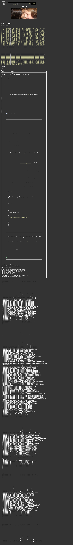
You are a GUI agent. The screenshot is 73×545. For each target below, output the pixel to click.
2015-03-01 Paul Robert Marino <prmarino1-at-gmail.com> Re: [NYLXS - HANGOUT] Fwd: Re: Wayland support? (21, 282)
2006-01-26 (18, 56)
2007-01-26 (3, 55)
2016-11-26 (3, 41)
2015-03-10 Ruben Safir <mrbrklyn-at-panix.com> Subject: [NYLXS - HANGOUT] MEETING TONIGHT (19, 342)
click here (28, 241)
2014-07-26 (8, 44)
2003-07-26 (32, 59)
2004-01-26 (3, 59)
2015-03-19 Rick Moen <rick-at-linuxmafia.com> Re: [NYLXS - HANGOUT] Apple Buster (17, 431)
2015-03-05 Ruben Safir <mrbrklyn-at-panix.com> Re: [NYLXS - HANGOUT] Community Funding (18, 301)
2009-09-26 (22, 50)
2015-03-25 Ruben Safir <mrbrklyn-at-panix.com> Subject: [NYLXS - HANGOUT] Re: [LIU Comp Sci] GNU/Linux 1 (21, 505)
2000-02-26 (13, 64)
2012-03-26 (13, 47)
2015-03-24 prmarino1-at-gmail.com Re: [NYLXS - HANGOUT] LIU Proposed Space (16, 496)
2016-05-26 (32, 41)
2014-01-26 (37, 44)
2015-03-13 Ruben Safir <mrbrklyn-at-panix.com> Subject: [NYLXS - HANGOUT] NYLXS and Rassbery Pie (20, 366)
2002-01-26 (32, 61)
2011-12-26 (27, 47)
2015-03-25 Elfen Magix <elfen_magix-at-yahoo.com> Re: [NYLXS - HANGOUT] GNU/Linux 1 (18, 508)
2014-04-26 (23, 44)
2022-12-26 (42, 32)
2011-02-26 (30, 48)
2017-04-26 (23, 40)
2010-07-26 (18, 49)
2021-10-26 (22, 34)
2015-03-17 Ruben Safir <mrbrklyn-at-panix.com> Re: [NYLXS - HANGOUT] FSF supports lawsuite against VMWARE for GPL (23, 395)
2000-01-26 (18, 64)
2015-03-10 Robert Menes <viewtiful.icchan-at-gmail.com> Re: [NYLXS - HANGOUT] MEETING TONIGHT (20, 346)
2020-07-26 (8, 36)
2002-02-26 (27, 61)
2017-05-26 (18, 40)
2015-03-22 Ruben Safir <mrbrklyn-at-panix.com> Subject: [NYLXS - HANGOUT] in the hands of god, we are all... (21, 443)
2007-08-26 (13, 54)
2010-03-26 (37, 49)
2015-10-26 (22, 42)
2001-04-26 (32, 62)
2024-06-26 (42, 30)
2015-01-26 (23, 43)
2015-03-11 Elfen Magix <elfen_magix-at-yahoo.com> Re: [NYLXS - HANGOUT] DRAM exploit (18, 358)
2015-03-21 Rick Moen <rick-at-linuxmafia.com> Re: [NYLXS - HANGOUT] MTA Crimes (17, 442)
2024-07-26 (37, 30)
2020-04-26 (23, 36)
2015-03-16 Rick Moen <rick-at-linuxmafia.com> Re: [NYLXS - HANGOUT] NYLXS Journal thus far (19, 379)
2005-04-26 (18, 57)
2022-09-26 (13, 33)
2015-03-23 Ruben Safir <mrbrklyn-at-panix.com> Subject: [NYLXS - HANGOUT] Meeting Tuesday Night (20, 474)
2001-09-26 (8, 62)
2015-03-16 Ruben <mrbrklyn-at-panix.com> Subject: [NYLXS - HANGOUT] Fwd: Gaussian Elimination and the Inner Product (23, 381)
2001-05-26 (27, 62)
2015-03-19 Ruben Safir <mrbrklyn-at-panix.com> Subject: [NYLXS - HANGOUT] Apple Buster (18, 429)
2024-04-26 (8, 31)
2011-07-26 (6, 48)
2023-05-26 (18, 32)
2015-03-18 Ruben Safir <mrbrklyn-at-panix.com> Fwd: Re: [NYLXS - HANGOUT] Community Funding (19, 415)
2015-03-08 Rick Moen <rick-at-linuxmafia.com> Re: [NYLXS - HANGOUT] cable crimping (17, 319)
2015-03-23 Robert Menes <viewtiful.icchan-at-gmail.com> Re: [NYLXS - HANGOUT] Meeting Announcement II (21, 476)
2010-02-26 (42, 49)
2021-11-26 (18, 34)
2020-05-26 (18, 36)
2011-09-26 (42, 47)
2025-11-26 (3, 29)
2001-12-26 (37, 61)
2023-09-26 (42, 31)
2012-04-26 (8, 47)
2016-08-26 (18, 41)
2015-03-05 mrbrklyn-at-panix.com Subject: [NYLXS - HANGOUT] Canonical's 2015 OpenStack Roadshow (20, 306)
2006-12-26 (8, 55)
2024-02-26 (18, 31)
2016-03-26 (42, 41)
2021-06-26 (42, 34)
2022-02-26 (3, 34)
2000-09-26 (22, 63)
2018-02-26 (18, 39)
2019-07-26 (22, 37)
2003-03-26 (8, 60)
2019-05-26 (32, 37)
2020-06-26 (13, 36)
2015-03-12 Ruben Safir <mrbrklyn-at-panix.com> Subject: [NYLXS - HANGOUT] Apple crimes (18, 365)
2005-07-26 (3, 57)
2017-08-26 (3, 40)
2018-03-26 (13, 39)
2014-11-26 (32, 43)
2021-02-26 (18, 35)
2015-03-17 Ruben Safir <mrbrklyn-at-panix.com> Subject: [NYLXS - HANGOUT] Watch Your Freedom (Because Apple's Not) (23, 397)
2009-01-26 (18, 51)
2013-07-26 (22, 45)
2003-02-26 (13, 60)
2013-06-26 (27, 45)
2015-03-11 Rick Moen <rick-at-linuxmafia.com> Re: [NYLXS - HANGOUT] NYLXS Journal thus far (19, 354)
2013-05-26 (32, 45)
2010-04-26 (33, 49)
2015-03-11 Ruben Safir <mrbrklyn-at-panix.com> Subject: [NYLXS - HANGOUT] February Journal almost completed (22, 356)
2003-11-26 (13, 59)
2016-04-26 (37, 41)
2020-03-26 (27, 36)
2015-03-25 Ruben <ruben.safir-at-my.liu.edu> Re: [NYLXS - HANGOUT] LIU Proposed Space (18, 509)
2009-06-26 (37, 50)
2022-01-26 (8, 34)
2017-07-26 (8, 40)
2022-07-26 (22, 33)
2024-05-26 (3, 31)
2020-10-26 (37, 35)
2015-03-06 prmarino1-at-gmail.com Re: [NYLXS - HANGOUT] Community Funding (16, 309)
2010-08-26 (13, 49)
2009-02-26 (13, 51)
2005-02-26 (27, 57)
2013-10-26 (8, 45)
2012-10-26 (22, 46)
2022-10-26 (8, 33)
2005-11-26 (27, 56)
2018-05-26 (3, 39)
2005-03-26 (23, 57)
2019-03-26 (42, 37)
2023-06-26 (13, 32)
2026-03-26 (27, 28)
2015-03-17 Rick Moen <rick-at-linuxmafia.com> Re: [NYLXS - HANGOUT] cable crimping (17, 388)
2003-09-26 (22, 59)
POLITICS (19, 3)
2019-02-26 (3, 38)
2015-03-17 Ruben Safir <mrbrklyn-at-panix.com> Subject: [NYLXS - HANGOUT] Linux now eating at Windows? (21, 391)
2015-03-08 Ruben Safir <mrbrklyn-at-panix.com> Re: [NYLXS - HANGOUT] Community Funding (18, 317)
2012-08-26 (32, 46)
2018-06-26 (42, 38)
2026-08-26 (3, 28)
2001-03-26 (37, 62)
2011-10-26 (37, 47)
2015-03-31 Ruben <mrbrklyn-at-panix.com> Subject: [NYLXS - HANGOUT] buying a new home (18, 536)
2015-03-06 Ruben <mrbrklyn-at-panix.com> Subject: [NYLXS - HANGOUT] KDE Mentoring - (18, 315)
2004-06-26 (23, 58)
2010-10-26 (4, 49)
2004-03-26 (37, 58)
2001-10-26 (3, 62)
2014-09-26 (42, 43)
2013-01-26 (8, 46)
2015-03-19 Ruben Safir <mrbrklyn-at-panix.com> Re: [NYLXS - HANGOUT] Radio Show (17, 436)
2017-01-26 (37, 40)
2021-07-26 (37, 34)
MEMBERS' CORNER (29, 3)
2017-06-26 (13, 40)
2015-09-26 (27, 42)
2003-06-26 (37, 59)
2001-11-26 (42, 61)
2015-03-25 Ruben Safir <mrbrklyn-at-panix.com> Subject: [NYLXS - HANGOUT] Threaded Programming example (21, 504)
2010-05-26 (28, 49)
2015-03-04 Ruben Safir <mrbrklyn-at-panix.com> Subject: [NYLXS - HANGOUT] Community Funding (19, 294)
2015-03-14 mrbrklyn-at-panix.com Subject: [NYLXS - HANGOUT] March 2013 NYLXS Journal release (19, 368)
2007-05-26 (27, 54)
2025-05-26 (32, 29)
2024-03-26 (13, 31)
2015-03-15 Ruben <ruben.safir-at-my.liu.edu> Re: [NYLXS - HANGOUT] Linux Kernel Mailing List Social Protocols (21, 372)
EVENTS (10, 3)
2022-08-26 (18, 33)
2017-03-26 (27, 40)
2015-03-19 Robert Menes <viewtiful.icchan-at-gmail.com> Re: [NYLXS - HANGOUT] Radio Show (19, 434)
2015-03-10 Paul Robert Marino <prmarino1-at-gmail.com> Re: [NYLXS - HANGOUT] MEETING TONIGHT (20, 347)
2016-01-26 (8, 42)
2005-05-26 (13, 57)
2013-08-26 (18, 45)
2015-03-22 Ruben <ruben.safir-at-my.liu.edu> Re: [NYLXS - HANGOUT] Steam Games (17, 457)
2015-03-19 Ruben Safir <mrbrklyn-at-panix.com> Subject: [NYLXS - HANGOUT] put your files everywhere (20, 432)
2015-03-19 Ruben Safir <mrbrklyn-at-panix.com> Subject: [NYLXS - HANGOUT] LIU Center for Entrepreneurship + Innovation (23, 433)
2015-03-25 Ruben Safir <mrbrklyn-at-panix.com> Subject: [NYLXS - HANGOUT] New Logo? (18, 514)
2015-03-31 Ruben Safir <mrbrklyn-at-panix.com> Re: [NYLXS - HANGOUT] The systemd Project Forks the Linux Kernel (22, 539)
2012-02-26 (18, 47)
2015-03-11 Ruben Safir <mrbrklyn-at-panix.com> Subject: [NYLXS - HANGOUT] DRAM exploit (18, 357)
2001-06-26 (23, 62)
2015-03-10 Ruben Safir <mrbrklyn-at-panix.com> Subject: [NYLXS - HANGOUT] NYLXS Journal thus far (20, 349)
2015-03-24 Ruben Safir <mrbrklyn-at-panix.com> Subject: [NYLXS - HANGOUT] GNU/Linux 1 (18, 502)
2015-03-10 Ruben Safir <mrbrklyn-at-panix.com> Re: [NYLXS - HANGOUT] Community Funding (18, 344)
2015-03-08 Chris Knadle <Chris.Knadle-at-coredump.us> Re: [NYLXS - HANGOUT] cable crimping (19, 321)
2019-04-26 (37, 37)
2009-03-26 (8, 51)
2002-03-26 (23, 61)
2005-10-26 (32, 56)
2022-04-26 (37, 33)
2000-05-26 (42, 63)
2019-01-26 (8, 38)
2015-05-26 (3, 43)
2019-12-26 (42, 36)
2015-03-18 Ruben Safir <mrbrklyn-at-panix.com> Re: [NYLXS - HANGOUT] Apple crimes (17, 418)
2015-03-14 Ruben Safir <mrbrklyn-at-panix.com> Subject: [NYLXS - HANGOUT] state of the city (18, 369)
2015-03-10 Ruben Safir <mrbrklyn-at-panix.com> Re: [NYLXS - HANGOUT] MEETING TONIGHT (18, 348)
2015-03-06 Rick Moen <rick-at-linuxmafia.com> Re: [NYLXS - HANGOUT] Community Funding (18, 316)
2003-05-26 (42, 59)
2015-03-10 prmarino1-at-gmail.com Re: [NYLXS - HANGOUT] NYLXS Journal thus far (17, 350)
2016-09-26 (13, 41)
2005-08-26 (42, 56)
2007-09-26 (8, 54)
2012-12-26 (13, 46)
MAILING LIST (34, 3)
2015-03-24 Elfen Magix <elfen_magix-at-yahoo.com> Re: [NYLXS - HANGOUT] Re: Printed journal (19, 486)
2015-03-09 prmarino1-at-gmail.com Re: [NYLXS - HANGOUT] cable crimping (15, 333)
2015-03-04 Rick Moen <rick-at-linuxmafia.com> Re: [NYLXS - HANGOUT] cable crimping (17, 299)
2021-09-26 (27, 34)
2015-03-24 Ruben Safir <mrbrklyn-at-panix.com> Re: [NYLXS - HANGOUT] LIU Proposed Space (19, 489)
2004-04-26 (32, 58)
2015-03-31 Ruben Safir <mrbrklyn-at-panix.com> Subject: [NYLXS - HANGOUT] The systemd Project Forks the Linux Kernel (23, 537)
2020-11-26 (32, 35)
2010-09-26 (8, 49)
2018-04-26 (8, 39)
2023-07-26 (8, 32)
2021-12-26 (13, 34)
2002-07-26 (3, 61)
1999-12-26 (23, 64)
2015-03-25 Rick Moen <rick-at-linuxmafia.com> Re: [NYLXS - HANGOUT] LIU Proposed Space (18, 506)
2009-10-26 (18, 50)
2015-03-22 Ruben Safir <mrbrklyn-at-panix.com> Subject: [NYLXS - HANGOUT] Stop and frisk (18, 463)
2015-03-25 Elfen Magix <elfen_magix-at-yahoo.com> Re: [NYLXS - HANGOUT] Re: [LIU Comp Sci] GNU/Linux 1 (21, 510)
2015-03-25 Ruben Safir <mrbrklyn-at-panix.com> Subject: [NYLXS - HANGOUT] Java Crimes (18, 516)
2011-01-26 (35, 48)
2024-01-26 (23, 31)
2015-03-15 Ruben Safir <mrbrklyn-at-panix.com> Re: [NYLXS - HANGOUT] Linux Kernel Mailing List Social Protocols (22, 374)
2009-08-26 (27, 50)
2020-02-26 (32, 36)
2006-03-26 (8, 56)
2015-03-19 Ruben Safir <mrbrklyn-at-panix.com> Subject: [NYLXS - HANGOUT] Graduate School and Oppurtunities (22, 437)
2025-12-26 (42, 28)
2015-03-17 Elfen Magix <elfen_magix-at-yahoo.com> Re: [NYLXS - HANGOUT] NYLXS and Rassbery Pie (20, 403)
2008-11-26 (27, 51)
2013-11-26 (3, 45)
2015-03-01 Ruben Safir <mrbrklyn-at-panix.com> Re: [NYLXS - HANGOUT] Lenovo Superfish (18, 283)
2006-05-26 (42, 55)
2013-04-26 (37, 45)
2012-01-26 (23, 47)
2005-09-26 (37, 56)
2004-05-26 (27, 58)
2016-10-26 (8, 41)
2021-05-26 (3, 35)
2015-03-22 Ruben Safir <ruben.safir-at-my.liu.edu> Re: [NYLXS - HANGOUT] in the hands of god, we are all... (20, 448)
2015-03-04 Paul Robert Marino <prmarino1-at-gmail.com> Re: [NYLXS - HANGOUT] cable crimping (19, 296)
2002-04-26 (18, 61)
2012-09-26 (27, 46)
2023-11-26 (32, 31)
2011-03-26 (25, 48)
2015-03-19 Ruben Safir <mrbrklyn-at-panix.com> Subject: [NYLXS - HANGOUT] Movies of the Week (19, 430)
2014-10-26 (37, 43)
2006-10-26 (18, 55)
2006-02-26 (13, 56)
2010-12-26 (39, 48)
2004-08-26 (13, 58)
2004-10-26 (3, 58)
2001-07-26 (18, 62)
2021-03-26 (13, 35)
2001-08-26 (13, 62)
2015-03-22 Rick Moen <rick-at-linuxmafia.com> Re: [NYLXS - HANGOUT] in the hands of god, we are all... (20, 445)
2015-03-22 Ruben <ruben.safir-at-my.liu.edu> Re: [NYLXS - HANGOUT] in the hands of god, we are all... (20, 467)
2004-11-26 (42, 57)
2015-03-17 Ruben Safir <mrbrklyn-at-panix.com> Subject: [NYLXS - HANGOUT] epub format (18, 402)
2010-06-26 (23, 49)
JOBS (24, 3)
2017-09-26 (42, 39)
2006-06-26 (37, 55)
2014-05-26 (18, 44)
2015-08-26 (32, 42)
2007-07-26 (18, 54)
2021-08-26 (32, 34)
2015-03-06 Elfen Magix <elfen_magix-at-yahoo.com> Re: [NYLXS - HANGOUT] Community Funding (19, 311)
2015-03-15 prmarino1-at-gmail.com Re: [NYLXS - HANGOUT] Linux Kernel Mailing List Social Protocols (20, 373)
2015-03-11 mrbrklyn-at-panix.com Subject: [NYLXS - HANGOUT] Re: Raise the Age (16, 359)
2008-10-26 (32, 51)
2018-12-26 (13, 38)
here (28, 94)
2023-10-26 (37, 31)
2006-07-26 (32, 55)
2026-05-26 (18, 28)
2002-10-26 (32, 60)
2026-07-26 (8, 28)
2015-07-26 (37, 42)
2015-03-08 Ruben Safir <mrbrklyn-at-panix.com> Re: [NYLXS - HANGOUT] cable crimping (18, 318)
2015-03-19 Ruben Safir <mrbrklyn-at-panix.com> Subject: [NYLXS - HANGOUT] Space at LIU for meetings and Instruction (23, 428)
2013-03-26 (42, 45)
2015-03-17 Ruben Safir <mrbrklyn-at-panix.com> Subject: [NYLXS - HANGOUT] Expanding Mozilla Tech (20, 390)
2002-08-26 (42, 60)
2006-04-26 (3, 56)
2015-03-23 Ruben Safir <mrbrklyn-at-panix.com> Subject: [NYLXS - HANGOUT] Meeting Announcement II (20, 475)
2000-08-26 (27, 63)
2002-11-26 (27, 60)
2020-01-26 (37, 36)
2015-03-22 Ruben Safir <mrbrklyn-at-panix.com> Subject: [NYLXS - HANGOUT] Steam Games (18, 444)
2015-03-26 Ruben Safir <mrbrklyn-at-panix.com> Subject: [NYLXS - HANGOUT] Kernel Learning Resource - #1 (21, 526)
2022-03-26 (42, 33)
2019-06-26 (27, 37)
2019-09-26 (13, 37)
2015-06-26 (42, 42)
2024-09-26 (27, 30)
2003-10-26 (18, 59)
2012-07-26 (37, 46)
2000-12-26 (8, 63)
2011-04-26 (20, 48)
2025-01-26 (8, 30)
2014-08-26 (3, 44)
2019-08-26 (18, 37)
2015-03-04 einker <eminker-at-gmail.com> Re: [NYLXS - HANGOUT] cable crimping (17, 300)
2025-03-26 (42, 29)
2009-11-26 (13, 50)
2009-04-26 (3, 51)
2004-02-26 (42, 58)
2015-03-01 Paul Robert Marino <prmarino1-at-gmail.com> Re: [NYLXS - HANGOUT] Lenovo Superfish (19, 281)
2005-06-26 (8, 57)
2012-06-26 (42, 46)
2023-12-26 (27, 31)
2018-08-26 (32, 38)
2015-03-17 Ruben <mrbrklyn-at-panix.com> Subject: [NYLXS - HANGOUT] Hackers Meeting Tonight (19, 389)
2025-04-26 (37, 29)
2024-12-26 (13, 30)
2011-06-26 (11, 48)
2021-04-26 (8, 35)
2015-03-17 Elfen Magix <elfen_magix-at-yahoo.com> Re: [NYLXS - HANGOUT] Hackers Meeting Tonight (20, 401)
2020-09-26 (42, 35)
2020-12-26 (27, 35)
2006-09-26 (22, 55)
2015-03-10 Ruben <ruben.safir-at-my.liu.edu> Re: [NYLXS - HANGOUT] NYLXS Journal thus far (18, 352)
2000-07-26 (32, 63)
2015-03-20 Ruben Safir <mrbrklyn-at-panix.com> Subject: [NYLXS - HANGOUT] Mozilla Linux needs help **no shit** (22, 439)
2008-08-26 (42, 51)
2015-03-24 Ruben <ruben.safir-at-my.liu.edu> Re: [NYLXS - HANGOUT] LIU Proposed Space (18, 503)
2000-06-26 (37, 63)
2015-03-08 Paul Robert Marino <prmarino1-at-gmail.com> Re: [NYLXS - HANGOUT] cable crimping (19, 322)
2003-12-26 (8, 59)
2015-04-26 (8, 43)
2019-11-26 (3, 37)
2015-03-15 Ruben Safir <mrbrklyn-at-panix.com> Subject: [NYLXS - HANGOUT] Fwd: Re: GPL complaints (20, 370)
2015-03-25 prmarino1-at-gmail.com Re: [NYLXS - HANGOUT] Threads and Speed (16, 525)
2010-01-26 (3, 50)
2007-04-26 (32, 54)
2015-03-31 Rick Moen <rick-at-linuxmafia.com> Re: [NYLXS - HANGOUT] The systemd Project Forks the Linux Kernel (22, 538)
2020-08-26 (3, 36)
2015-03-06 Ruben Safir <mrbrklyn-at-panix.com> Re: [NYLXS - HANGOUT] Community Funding (18, 312)
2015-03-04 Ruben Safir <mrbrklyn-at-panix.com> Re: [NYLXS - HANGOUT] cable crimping (18, 293)
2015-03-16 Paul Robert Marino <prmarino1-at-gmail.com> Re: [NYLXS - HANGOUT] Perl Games (19, 380)
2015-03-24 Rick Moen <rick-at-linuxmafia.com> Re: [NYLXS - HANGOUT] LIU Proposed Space (18, 491)
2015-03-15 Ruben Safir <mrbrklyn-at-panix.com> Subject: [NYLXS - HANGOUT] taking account (18, 377)
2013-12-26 (42, 44)
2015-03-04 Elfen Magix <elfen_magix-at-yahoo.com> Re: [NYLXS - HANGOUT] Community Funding (19, 297)
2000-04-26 (3, 64)
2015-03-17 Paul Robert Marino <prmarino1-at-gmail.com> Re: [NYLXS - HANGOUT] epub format (19, 411)
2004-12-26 (37, 57)
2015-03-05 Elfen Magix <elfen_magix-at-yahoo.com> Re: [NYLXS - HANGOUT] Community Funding (19, 307)
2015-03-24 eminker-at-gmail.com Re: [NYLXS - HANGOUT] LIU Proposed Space (16, 497)
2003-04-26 (3, 60)
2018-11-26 (18, 38)
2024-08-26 (32, 30)
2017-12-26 (27, 39)
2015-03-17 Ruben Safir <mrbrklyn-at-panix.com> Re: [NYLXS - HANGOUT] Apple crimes (17, 392)
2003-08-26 (27, 59)
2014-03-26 (27, 44)
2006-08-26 (27, 55)
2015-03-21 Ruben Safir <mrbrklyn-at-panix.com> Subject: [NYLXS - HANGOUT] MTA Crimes (18, 441)
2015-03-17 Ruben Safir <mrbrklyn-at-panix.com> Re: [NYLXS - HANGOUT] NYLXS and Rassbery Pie (19, 400)
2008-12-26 (23, 51)
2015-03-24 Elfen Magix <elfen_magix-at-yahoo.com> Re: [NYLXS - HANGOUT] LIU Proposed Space (19, 487)
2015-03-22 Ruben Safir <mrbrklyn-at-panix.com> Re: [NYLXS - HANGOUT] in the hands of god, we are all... (20, 456)
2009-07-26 (32, 50)
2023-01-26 (37, 32)
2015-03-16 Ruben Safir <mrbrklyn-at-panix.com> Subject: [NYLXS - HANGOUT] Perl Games (18, 378)
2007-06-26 (23, 54)
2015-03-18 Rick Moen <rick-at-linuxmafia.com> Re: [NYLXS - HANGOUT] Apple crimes (17, 416)
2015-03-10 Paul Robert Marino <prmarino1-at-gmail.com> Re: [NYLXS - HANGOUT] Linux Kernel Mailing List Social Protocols (23, 345)
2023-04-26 (23, 32)
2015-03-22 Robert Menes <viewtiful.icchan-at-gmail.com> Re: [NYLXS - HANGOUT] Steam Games (19, 455)
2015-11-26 (18, 42)
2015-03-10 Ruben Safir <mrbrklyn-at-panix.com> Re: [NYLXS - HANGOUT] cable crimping (18, 343)
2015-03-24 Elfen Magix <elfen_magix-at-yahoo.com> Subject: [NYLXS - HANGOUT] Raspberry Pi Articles (20, 492)
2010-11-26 (44, 48)
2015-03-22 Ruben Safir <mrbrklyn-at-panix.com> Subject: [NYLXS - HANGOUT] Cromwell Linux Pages (20, 464)
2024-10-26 (22, 30)
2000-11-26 (13, 63)
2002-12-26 (23, 60)
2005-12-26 (23, 56)
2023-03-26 (27, 32)
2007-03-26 (37, 54)
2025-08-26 (18, 29)
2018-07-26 (37, 38)
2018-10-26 (22, 38)
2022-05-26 (32, 33)
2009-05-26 (42, 50)
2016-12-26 (42, 40)
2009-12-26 (8, 50)
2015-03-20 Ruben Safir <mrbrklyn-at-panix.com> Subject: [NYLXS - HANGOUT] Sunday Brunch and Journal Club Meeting (23, 440)
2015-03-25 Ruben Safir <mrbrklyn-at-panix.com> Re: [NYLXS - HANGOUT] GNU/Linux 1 (17, 511)
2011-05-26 (15, 48)
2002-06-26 (8, 61)
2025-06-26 (27, 29)
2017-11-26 (32, 39)
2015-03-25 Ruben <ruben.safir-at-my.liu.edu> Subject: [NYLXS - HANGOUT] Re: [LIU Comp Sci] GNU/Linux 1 (21, 507)
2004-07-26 (18, 58)
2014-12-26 (27, 43)
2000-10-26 (18, 63)
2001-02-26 (42, 62)
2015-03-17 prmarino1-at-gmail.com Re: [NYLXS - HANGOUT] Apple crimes (15, 409)
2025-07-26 (22, 29)
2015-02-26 (18, 43)
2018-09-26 (27, 38)
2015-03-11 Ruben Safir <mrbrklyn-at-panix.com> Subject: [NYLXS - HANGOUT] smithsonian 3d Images (20, 360)
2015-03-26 (13, 43)
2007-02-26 (42, 54)
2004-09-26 (8, 58)
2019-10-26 (8, 37)
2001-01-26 (3, 63)
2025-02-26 (3, 30)
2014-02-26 (32, 44)
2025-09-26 (13, 29)
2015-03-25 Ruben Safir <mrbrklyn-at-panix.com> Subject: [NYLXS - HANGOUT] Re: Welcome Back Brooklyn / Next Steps (23, 524)
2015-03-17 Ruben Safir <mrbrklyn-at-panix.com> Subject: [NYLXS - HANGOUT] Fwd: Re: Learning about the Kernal (22, 383)
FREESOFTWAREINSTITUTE (15, 4)
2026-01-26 (37, 28)
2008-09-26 (37, 51)
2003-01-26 (18, 60)
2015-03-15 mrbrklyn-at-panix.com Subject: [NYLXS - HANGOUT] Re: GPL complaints (17, 376)
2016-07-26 (22, 41)
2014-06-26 (13, 44)
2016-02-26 (3, 42)
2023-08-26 (3, 32)
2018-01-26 (23, 39)
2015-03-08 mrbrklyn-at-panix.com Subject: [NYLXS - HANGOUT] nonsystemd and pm (17, 323)
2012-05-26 (3, 47)
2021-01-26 (23, 35)
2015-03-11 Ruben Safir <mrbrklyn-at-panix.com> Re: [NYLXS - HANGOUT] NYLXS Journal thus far (19, 355)
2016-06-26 (27, 41)
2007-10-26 (3, 54)
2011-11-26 (32, 47)
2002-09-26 (37, 60)
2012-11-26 (18, 46)
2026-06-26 (13, 28)
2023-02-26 (32, 32)
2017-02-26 (32, 40)
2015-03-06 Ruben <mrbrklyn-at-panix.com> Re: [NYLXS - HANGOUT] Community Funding (18, 310)
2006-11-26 (13, 55)
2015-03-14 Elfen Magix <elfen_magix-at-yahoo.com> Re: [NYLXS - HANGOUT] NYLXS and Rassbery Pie (20, 367)
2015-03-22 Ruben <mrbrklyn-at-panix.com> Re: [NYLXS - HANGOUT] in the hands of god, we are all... (19, 446)
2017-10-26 (37, 39)
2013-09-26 (13, 45)
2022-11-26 (3, 33)
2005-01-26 (32, 57)
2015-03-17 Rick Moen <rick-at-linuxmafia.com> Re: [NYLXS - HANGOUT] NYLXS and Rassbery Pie (19, 386)
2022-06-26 (27, 33)
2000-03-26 (8, 64)
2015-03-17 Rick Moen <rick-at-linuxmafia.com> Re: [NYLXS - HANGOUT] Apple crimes (17, 387)
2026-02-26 (32, 28)
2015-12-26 (13, 42)
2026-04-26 (23, 28)
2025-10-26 (8, 29)
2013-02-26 (3, 46)
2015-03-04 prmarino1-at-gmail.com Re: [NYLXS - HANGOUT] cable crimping (15, 295)
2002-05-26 (13, 61)
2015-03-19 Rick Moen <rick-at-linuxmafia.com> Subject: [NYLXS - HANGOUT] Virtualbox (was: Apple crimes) (21, 435)
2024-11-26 (18, 30)
